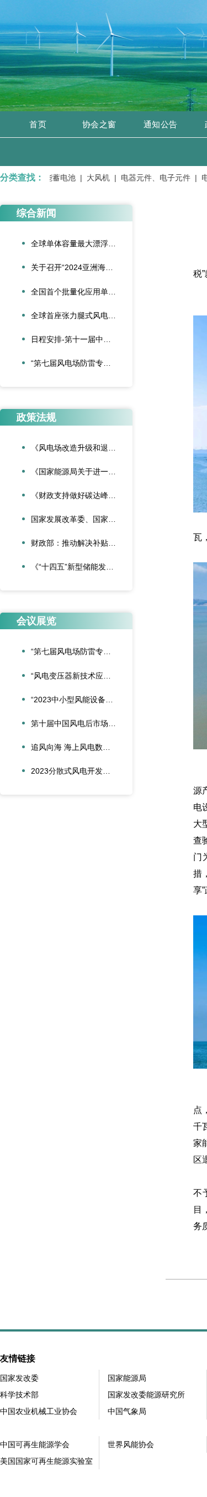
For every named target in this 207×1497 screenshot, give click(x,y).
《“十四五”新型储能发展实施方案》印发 (81, 566)
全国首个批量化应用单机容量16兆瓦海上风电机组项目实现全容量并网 (81, 291)
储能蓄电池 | (54, 177)
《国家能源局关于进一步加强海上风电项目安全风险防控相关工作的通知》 (81, 471)
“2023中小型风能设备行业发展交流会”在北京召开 (81, 699)
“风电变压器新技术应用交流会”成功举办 (81, 675)
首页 (37, 124)
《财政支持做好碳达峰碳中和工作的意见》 (81, 495)
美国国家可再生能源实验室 (46, 1461)
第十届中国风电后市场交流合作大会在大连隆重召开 (81, 723)
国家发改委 (19, 1378)
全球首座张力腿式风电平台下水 (81, 315)
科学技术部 (19, 1394)
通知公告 (161, 124)
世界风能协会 (131, 1444)
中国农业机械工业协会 (38, 1411)
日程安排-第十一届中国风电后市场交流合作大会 (81, 339)
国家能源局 (127, 1378)
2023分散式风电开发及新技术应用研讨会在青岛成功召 (81, 770)
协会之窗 (99, 124)
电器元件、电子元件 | (153, 177)
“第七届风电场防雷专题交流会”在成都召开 (81, 363)
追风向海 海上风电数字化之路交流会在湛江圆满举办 (81, 747)
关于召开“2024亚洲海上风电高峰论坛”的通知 (81, 267)
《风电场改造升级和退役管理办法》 (81, 447)
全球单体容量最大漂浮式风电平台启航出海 (81, 243)
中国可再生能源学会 (35, 1444)
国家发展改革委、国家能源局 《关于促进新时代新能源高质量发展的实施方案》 (81, 519)
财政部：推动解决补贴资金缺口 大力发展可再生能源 (81, 542)
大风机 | (96, 177)
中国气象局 (127, 1411)
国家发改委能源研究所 (146, 1394)
